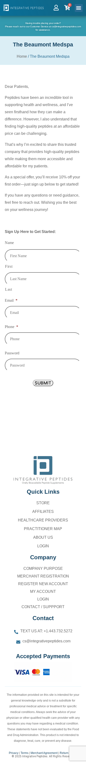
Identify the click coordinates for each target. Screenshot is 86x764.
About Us (43, 537)
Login (43, 546)
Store (43, 503)
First (8, 266)
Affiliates (43, 511)
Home (22, 56)
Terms (24, 753)
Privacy (13, 753)
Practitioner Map (43, 529)
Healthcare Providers (43, 520)
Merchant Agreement (44, 753)
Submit (43, 382)
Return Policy (68, 753)
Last (8, 289)
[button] (79, 8)
